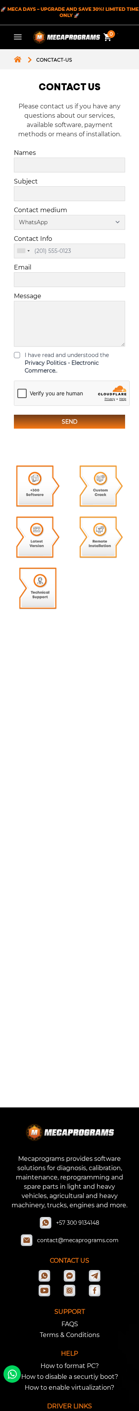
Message (27, 296)
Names (25, 152)
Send (70, 421)
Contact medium (40, 210)
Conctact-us (54, 60)
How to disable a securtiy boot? (69, 1376)
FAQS (69, 1324)
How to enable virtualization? (69, 1387)
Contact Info (33, 238)
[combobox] (23, 251)
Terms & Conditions (70, 1335)
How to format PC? (70, 1366)
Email (22, 267)
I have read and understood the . (67, 363)
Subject (26, 181)
